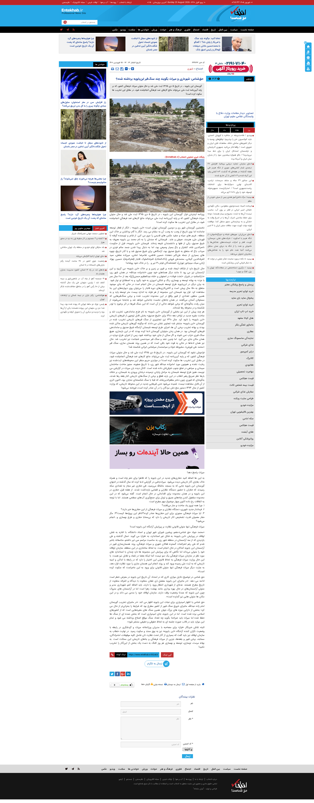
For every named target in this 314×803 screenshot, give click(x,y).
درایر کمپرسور (246, 352)
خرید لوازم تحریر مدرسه (241, 291)
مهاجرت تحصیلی (245, 372)
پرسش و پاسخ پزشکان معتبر (239, 285)
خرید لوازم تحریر (245, 305)
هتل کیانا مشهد (245, 318)
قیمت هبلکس (246, 378)
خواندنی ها (143, 30)
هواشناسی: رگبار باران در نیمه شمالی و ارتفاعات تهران (82, 297)
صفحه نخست (247, 30)
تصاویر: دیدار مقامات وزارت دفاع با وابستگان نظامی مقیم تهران (234, 114)
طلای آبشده (247, 432)
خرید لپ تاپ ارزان (244, 311)
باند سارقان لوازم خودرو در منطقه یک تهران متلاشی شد (82, 249)
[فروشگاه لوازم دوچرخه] (157, 430)
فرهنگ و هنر (175, 30)
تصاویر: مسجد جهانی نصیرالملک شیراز (88, 233)
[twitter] (61, 29)
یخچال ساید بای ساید (242, 298)
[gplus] (122, 674)
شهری (190, 69)
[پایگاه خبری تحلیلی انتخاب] (241, 15)
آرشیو (121, 779)
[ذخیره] (121, 69)
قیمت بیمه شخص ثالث (241, 385)
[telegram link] (72, 769)
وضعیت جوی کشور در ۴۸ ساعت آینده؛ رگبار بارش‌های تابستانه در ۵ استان (82, 263)
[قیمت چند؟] (308, 51)
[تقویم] (308, 62)
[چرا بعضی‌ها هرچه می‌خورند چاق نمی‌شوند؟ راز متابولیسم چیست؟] (83, 162)
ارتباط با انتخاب (125, 2)
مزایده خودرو (247, 405)
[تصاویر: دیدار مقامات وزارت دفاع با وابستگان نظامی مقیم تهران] (230, 97)
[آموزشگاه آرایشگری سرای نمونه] (157, 457)
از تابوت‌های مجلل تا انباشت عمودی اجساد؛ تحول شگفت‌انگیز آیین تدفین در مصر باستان (144, 44)
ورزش (154, 30)
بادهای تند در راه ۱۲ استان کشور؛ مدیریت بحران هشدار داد (82, 271)
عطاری (250, 331)
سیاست (234, 30)
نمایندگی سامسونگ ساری (240, 338)
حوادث (163, 30)
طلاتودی (249, 365)
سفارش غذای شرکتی (243, 392)
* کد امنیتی (188, 743)
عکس (115, 30)
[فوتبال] (308, 57)
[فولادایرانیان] (157, 403)
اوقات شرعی (92, 2)
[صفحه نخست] (308, 46)
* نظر (190, 718)
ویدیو (123, 30)
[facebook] (117, 674)
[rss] (73, 29)
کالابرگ (249, 358)
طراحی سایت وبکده (243, 398)
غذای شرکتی (247, 345)
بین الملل (223, 30)
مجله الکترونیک (78, 2)
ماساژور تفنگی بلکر (244, 325)
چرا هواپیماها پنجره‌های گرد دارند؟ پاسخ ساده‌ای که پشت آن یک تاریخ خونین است (80, 42)
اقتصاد (205, 30)
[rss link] (79, 769)
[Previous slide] (218, 79)
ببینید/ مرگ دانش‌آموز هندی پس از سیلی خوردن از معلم (230, 199)
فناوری (187, 30)
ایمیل (190, 711)
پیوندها (113, 2)
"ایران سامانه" (198, 788)
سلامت (131, 30)
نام (192, 703)
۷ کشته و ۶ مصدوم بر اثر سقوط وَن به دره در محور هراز (82, 240)
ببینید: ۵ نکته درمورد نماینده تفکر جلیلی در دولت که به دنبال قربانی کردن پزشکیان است (230, 261)
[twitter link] (66, 769)
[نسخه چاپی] (112, 68)
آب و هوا (104, 2)
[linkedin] (128, 674)
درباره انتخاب (211, 779)
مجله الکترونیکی (152, 779)
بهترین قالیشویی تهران (241, 412)
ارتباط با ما (199, 779)
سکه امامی (248, 419)
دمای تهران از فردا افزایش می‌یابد (90, 256)
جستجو (129, 779)
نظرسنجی (66, 2)
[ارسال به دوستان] (117, 68)
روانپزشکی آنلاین (244, 439)
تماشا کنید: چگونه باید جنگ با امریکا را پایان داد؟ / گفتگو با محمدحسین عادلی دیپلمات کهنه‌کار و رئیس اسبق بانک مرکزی (206, 46)
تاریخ (213, 30)
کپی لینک (167, 655)
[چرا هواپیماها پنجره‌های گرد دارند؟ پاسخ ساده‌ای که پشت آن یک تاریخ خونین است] (83, 198)
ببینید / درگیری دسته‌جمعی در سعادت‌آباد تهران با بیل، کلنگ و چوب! (230, 269)
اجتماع (196, 30)
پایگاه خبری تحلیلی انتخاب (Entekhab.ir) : (184, 157)
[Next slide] (210, 79)
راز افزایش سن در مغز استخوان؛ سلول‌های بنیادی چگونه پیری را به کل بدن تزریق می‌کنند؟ (83, 104)
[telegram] (67, 29)
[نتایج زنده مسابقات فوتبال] (308, 68)
